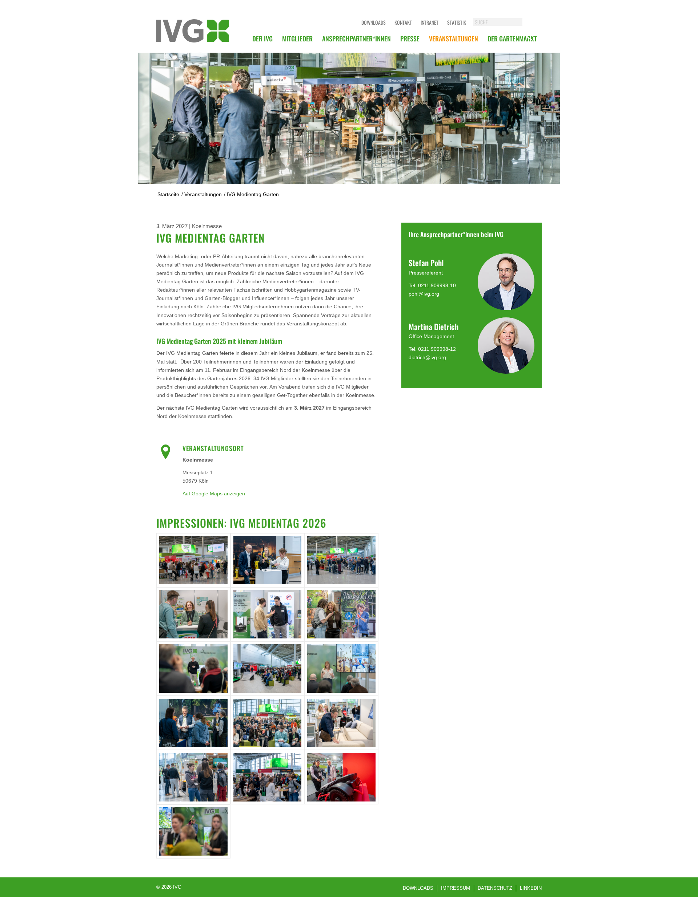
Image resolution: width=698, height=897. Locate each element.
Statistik (456, 22)
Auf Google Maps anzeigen (213, 493)
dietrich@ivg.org (427, 357)
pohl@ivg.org (424, 294)
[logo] (192, 31)
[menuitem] (262, 38)
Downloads (373, 22)
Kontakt (403, 22)
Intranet (429, 22)
